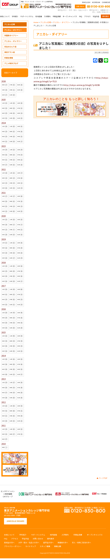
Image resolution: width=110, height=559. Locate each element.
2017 (3, 285)
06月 (19, 85)
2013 (3, 379)
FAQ (80, 16)
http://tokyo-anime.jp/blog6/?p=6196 (82, 85)
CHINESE (106, 2)
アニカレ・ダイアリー (13, 30)
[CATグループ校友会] (99, 494)
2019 (3, 239)
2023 (3, 146)
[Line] (106, 60)
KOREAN (96, 2)
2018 (3, 262)
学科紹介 (15, 16)
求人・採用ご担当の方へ (101, 12)
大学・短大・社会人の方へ (78, 10)
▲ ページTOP (102, 478)
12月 (4, 103)
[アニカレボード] (15, 519)
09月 (4, 108)
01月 (12, 95)
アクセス (87, 16)
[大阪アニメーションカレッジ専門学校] (35, 494)
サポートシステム (26, 16)
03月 (19, 90)
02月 (4, 95)
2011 (3, 425)
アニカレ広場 (9, 24)
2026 (3, 81)
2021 (3, 192)
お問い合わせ (80, 6)
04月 (12, 90)
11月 (12, 103)
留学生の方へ (94, 10)
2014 (3, 355)
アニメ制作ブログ (11, 63)
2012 (3, 402)
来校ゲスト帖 (9, 52)
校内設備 (38, 16)
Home (36, 22)
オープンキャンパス (70, 16)
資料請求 (105, 16)
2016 (3, 309)
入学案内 (47, 16)
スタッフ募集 (45, 546)
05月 (4, 90)
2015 (3, 332)
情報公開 (57, 546)
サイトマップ (30, 546)
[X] (100, 60)
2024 (3, 123)
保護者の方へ (105, 10)
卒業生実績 (57, 16)
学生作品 (96, 16)
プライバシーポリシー (12, 546)
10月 (19, 103)
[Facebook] (95, 60)
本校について (5, 16)
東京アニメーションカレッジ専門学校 (27, 509)
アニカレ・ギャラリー (13, 41)
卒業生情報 (8, 58)
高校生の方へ (62, 10)
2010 (3, 443)
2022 (3, 169)
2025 (3, 99)
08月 (4, 85)
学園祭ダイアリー (11, 35)
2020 (3, 216)
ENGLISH (86, 2)
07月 (12, 85)
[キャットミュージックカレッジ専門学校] (72, 494)
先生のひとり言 (10, 46)
